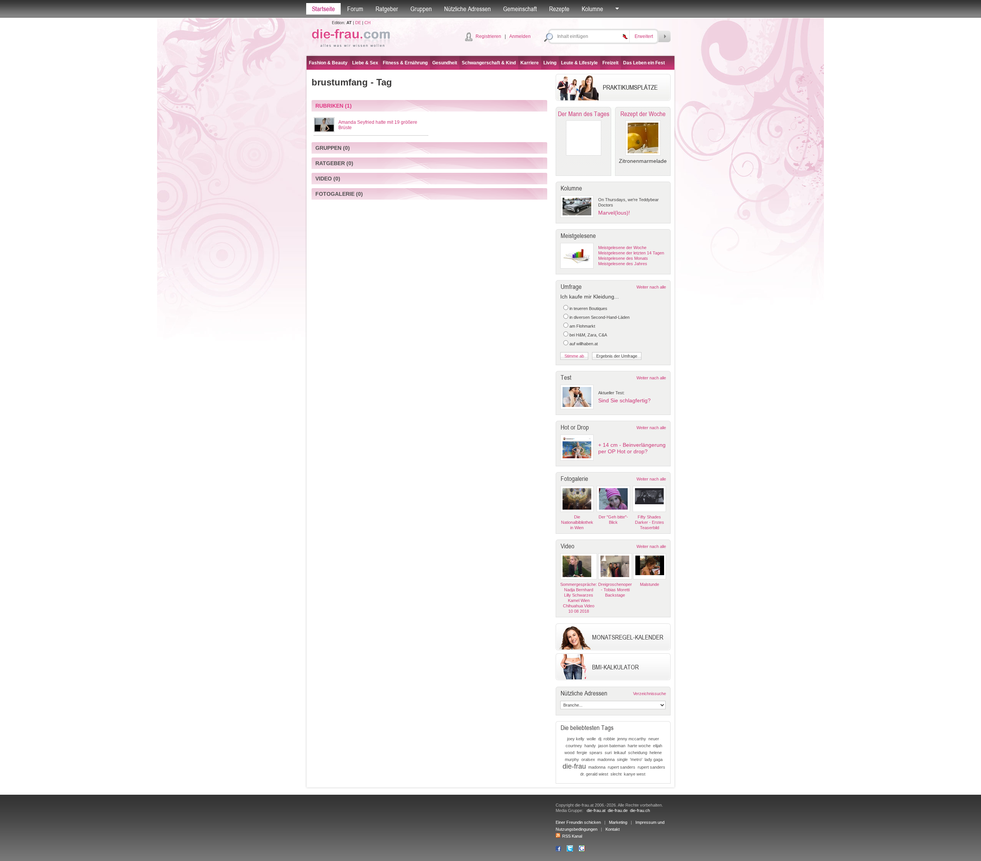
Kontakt (612, 829)
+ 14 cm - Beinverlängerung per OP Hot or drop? (632, 448)
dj (599, 738)
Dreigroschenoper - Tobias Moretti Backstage (615, 589)
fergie (582, 752)
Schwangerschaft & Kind (489, 63)
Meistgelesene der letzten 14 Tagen (631, 253)
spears (595, 752)
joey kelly (575, 738)
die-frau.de (618, 810)
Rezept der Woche (643, 114)
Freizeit (610, 63)
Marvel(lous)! (614, 213)
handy (590, 745)
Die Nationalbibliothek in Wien (577, 522)
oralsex (588, 759)
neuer (653, 738)
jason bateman (611, 745)
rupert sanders (621, 767)
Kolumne (592, 9)
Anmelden (520, 36)
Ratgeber (387, 9)
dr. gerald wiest (594, 774)
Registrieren (488, 36)
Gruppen (421, 9)
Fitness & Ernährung (405, 63)
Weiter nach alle (651, 287)
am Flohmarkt (582, 326)
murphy (572, 759)
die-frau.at (596, 810)
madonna (606, 759)
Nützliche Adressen (467, 9)
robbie (609, 738)
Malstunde (649, 584)
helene (656, 752)
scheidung (637, 752)
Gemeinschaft (520, 9)
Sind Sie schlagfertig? (624, 400)
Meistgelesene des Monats (623, 258)
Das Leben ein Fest (644, 63)
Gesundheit (444, 63)
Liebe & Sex (365, 63)
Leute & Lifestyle (579, 63)
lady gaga (654, 759)
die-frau (574, 766)
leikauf (620, 752)
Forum (355, 9)
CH (367, 22)
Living (549, 63)
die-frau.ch (640, 810)
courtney (574, 745)
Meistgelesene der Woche (622, 247)
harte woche (639, 745)
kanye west (634, 774)
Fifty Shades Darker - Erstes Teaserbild (649, 522)
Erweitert (644, 36)
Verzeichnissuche (649, 693)
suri (608, 752)
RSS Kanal (572, 836)
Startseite (323, 9)
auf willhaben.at (583, 343)
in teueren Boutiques (588, 308)
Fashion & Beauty (328, 63)
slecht (616, 774)
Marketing (618, 822)
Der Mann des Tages (583, 114)
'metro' (636, 759)
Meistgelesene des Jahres (622, 263)
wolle (591, 738)
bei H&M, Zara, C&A (588, 335)
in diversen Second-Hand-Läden (599, 317)
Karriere (529, 63)
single (622, 759)
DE (358, 22)
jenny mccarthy (631, 738)
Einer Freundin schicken (578, 822)
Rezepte (559, 9)
